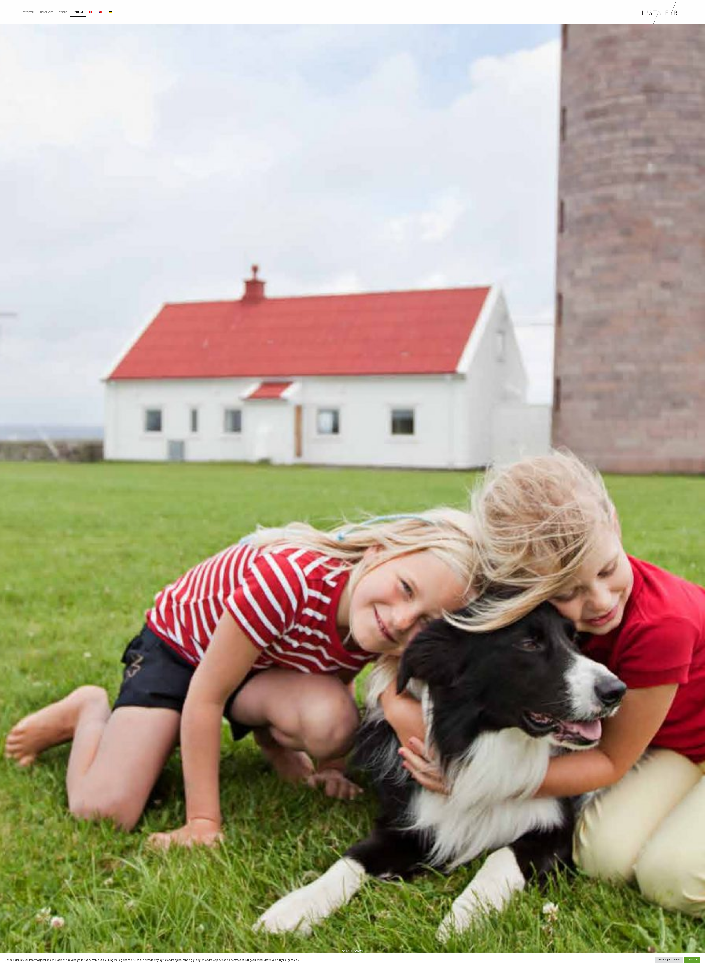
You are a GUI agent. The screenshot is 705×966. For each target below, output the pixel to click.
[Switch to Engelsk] (101, 14)
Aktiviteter (27, 12)
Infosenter (46, 12)
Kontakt (78, 12)
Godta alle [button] (692, 959)
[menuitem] (27, 14)
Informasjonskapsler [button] (668, 959)
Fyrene (63, 12)
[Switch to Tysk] (111, 14)
